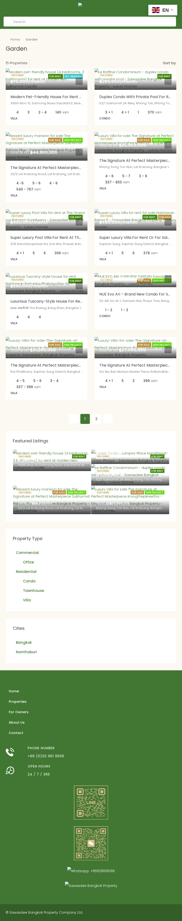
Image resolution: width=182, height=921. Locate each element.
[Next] (108, 418)
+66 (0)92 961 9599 (46, 756)
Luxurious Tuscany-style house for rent (47, 301)
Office (28, 562)
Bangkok (24, 642)
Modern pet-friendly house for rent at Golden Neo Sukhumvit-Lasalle (75, 97)
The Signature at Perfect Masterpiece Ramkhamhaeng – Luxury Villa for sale (82, 365)
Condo (29, 581)
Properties (18, 701)
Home (15, 39)
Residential (26, 571)
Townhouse (33, 590)
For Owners (18, 712)
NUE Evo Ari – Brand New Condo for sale (136, 294)
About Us (17, 722)
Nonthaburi (26, 651)
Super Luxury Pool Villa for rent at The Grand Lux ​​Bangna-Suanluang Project (81, 237)
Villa (27, 600)
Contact (16, 732)
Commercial (27, 552)
